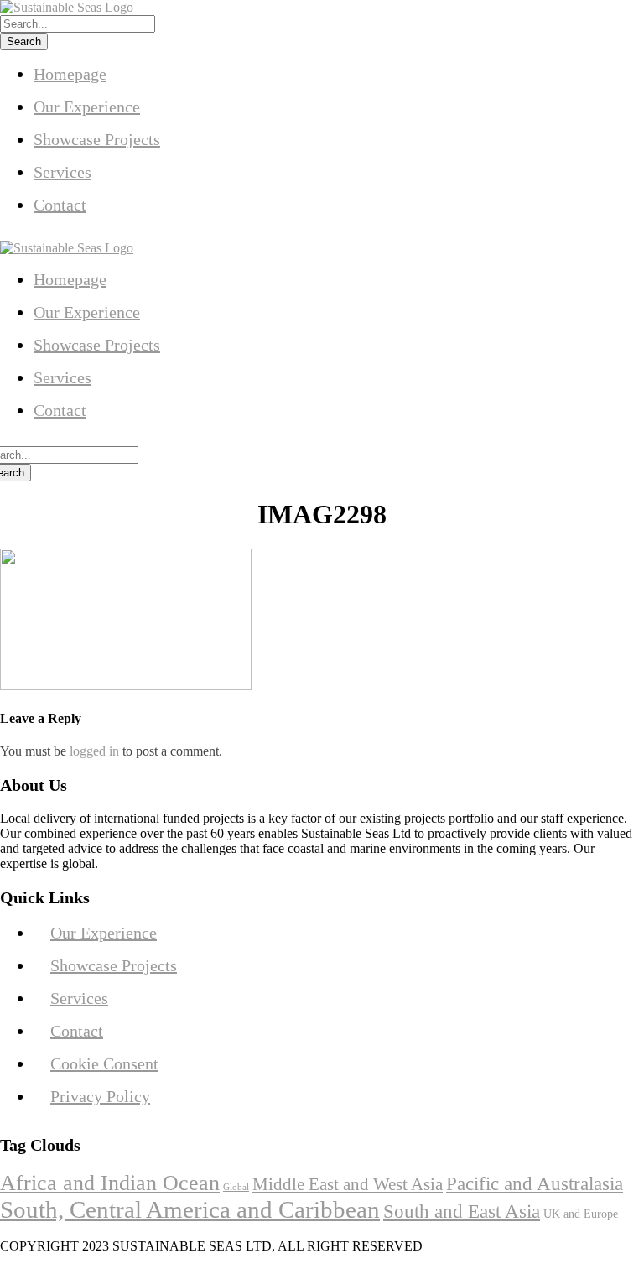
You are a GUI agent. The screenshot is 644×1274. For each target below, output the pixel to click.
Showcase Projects (97, 139)
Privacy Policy (100, 1096)
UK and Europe (580, 1213)
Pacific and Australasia (534, 1183)
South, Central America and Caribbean (190, 1209)
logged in (94, 751)
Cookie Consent (104, 1063)
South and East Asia (461, 1211)
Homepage (70, 74)
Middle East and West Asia (347, 1184)
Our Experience (87, 106)
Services (62, 172)
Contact (60, 204)
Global (236, 1187)
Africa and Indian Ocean (110, 1183)
